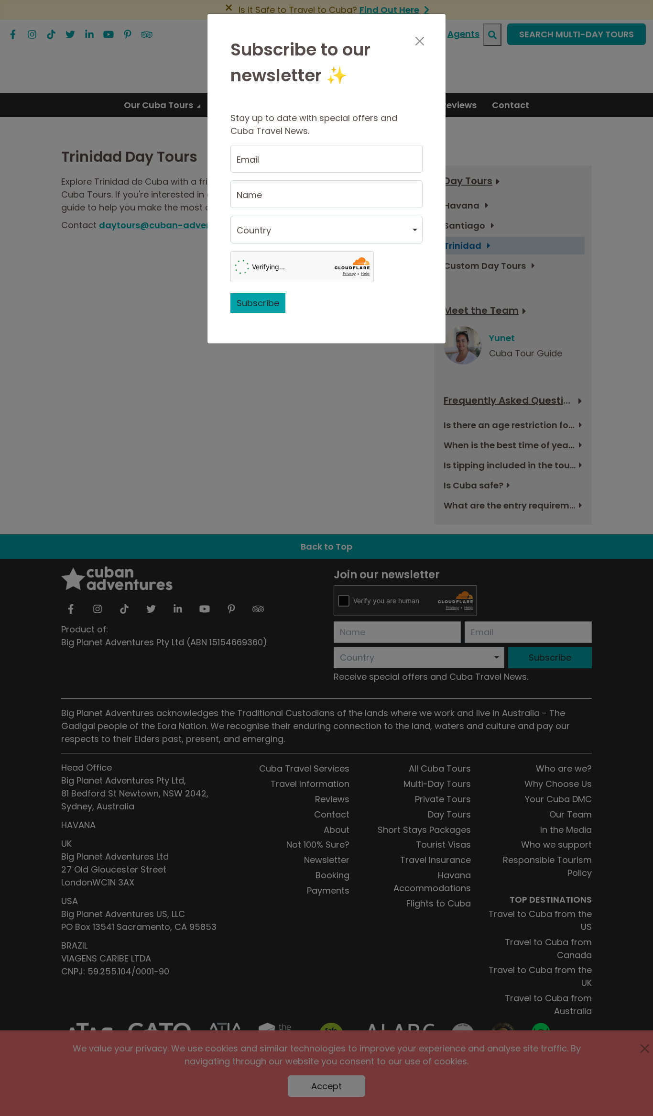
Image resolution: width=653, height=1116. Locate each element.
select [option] (249, 234)
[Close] (419, 41)
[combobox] (326, 229)
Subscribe (258, 303)
